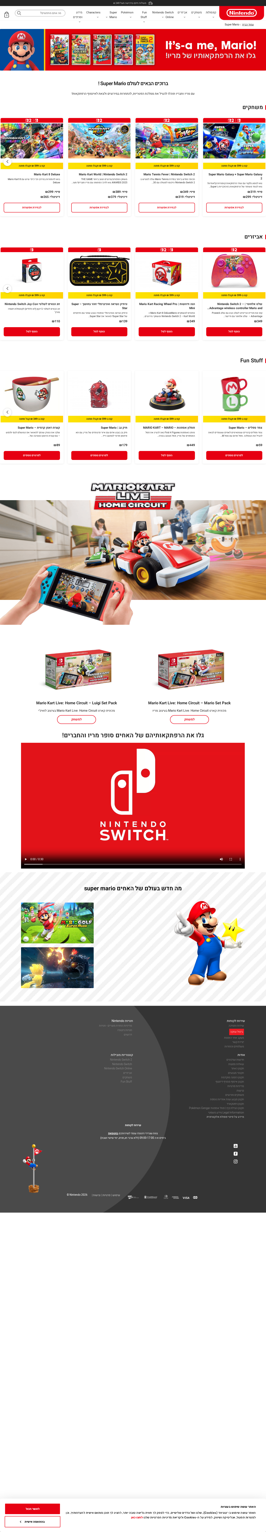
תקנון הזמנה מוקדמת (232, 1077)
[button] (7, 161)
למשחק (189, 719)
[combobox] (40, 13)
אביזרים (127, 1073)
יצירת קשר (238, 1042)
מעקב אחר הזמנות (234, 1038)
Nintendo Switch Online (118, 1068)
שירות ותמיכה (236, 1026)
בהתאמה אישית (35, 1521)
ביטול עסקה (236, 1032)
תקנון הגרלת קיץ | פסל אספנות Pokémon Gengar (216, 1108)
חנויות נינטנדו (124, 1030)
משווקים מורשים (234, 1095)
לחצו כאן (137, 1517)
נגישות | (96, 1195)
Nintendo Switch (122, 1064)
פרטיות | (105, 1195)
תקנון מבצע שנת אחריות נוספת (227, 1099)
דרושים (128, 1035)
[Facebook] (236, 1154)
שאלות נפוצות (236, 1064)
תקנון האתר (237, 1068)
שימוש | (115, 1195)
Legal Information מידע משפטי (226, 1113)
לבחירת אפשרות (234, 207)
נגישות (240, 1091)
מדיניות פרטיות (235, 1086)
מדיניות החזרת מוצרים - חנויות (115, 1026)
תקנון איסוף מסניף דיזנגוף (230, 1082)
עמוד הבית (248, 25)
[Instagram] (236, 1161)
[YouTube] (236, 1146)
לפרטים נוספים (234, 455)
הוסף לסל (234, 331)
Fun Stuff (126, 1082)
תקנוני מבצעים (236, 1073)
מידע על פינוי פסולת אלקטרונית (225, 1117)
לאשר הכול (33, 1509)
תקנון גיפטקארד (235, 1104)
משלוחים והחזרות (234, 1046)
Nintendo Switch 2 (121, 1060)
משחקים (127, 1077)
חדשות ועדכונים (235, 1060)
